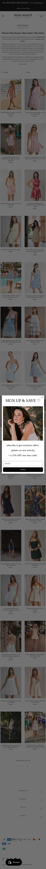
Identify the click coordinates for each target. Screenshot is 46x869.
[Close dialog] (42, 397)
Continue (23, 469)
